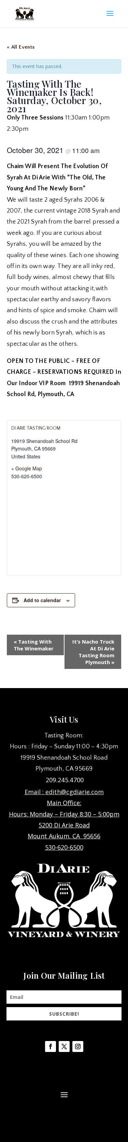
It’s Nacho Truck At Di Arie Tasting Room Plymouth (93, 651)
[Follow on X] (64, 1046)
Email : (35, 792)
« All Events (20, 47)
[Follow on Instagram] (77, 1046)
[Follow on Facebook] (50, 1046)
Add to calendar (42, 600)
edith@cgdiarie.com (74, 792)
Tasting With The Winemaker (34, 645)
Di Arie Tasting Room (35, 428)
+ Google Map (26, 468)
